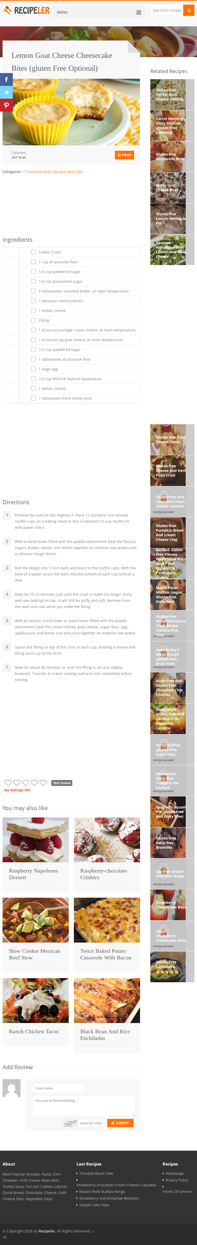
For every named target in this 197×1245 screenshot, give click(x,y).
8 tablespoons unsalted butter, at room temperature (84, 291)
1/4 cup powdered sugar (60, 271)
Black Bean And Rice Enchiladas (105, 1034)
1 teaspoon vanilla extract (61, 301)
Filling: (44, 320)
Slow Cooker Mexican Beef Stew (34, 954)
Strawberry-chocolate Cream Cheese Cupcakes (116, 1185)
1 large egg (48, 369)
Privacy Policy (176, 1180)
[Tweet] (6, 92)
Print (126, 155)
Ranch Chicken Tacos (34, 1031)
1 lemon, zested (52, 310)
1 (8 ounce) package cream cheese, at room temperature (87, 330)
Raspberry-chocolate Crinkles (103, 873)
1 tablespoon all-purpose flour (65, 359)
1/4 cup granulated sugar (60, 281)
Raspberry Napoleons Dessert (33, 873)
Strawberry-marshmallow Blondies (109, 1198)
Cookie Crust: (50, 252)
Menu (62, 12)
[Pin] (6, 105)
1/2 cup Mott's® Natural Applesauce (70, 379)
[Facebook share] (6, 79)
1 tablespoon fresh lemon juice (65, 398)
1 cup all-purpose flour (58, 262)
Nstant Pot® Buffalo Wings (102, 1191)
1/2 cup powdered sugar (60, 349)
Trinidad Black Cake (96, 1173)
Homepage (174, 1173)
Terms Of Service (177, 1191)
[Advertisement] (71, 204)
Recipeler (47, 1231)
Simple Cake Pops (94, 1205)
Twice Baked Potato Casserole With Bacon (105, 954)
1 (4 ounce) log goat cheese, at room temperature (81, 340)
